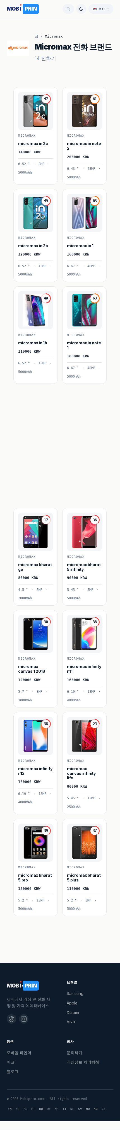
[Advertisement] (60, 443)
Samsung (75, 993)
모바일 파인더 (19, 1052)
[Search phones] (68, 9)
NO (88, 1109)
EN (10, 1109)
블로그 (12, 1071)
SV (80, 1109)
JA (103, 1109)
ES (25, 1109)
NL (72, 1109)
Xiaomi (73, 1012)
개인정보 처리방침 (83, 1062)
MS (57, 1109)
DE (49, 1109)
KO (96, 1109)
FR (18, 1109)
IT (64, 1109)
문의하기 (74, 1052)
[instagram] (23, 1019)
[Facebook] (11, 1019)
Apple (72, 1003)
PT (33, 1109)
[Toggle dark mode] (81, 9)
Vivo (71, 1021)
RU (41, 1109)
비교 (11, 1062)
